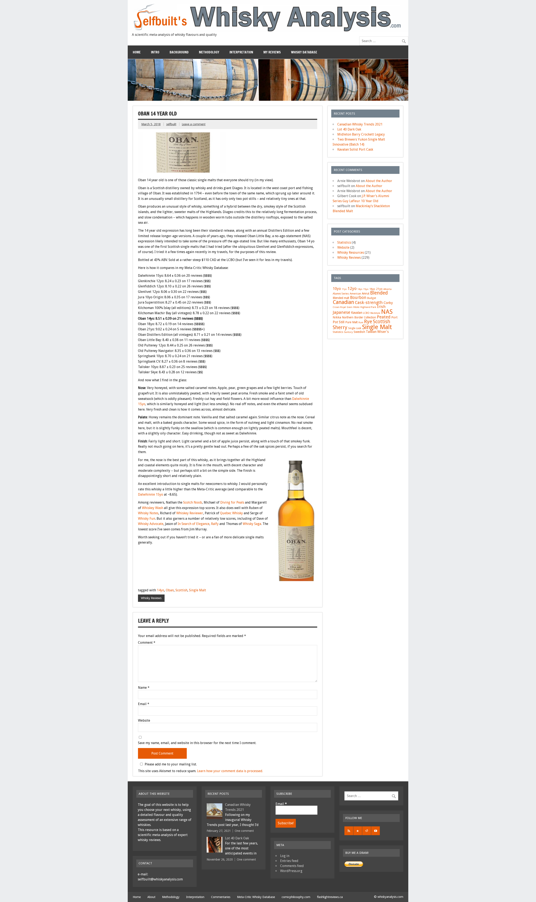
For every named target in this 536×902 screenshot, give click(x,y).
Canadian (343, 302)
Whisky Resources (350, 253)
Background (179, 52)
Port (394, 317)
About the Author (379, 181)
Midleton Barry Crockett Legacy (361, 134)
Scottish (181, 590)
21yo (379, 289)
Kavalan (356, 313)
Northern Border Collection (359, 317)
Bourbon (358, 297)
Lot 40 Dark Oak (349, 129)
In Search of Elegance (193, 524)
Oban (170, 590)
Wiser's (383, 332)
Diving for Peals (232, 502)
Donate (354, 864)
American (355, 293)
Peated (383, 316)
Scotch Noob (192, 502)
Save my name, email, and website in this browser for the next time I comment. (197, 743)
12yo (352, 288)
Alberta (387, 289)
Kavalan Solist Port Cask (355, 149)
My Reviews (272, 52)
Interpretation (241, 52)
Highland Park (368, 307)
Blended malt (341, 298)
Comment (146, 642)
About (151, 897)
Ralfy (215, 524)
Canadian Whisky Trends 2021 (360, 124)
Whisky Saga (252, 524)
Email (143, 704)
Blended (379, 293)
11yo (344, 289)
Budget (371, 298)
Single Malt (197, 590)
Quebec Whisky (231, 513)
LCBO (366, 312)
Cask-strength (369, 302)
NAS (387, 311)
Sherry (340, 327)
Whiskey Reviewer (189, 513)
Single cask (354, 328)
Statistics (344, 242)
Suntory (348, 332)
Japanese (341, 312)
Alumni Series (341, 293)
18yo (372, 289)
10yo (337, 289)
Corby (388, 303)
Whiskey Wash (152, 508)
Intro (155, 52)
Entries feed (289, 861)
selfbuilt (171, 124)
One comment (244, 830)
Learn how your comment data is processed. (230, 771)
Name (143, 687)
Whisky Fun (146, 519)
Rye (368, 321)
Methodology (209, 52)
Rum (360, 322)
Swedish (359, 332)
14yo (160, 590)
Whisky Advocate (150, 524)
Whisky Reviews (151, 598)
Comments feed (292, 866)
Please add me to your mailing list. (171, 764)
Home (137, 52)
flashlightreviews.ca (330, 897)
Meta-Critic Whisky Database (256, 897)
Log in (284, 856)
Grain (349, 307)
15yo (365, 289)
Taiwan (371, 332)
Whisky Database (304, 52)
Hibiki (356, 307)
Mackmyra (375, 313)
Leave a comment (193, 124)
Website (144, 720)
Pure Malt (351, 322)
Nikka (337, 317)
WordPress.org (291, 871)
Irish (381, 306)
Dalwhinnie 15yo (150, 494)
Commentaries (220, 897)
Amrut (365, 293)
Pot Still (338, 322)
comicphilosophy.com (296, 897)
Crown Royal (339, 307)
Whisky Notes (148, 513)
